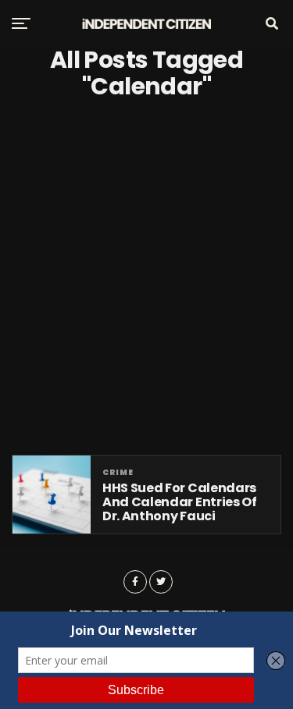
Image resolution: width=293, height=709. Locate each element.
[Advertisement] (146, 277)
